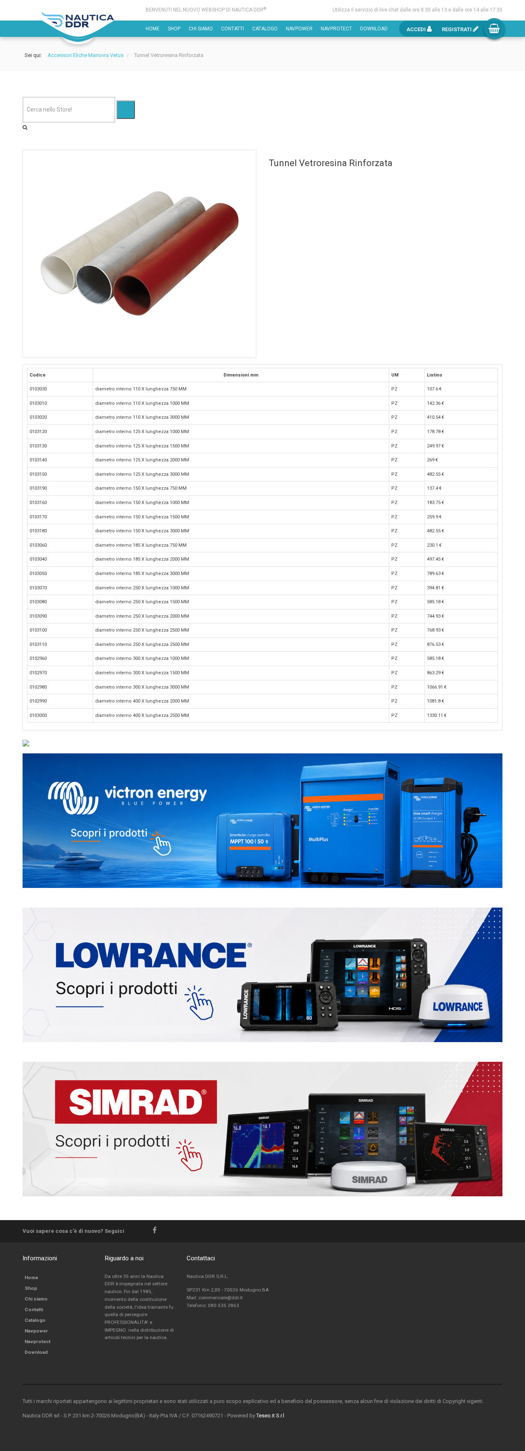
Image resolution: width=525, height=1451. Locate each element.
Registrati (457, 29)
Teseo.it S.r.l (270, 1415)
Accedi (416, 29)
